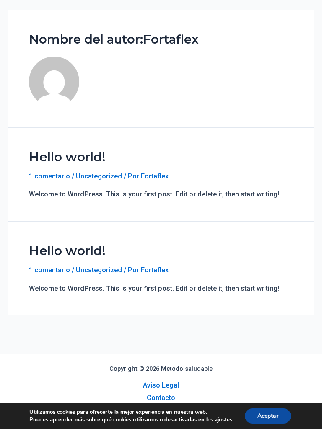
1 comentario (49, 176)
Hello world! (67, 157)
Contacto (161, 398)
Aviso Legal (161, 385)
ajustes (223, 420)
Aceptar (267, 416)
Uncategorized (99, 176)
